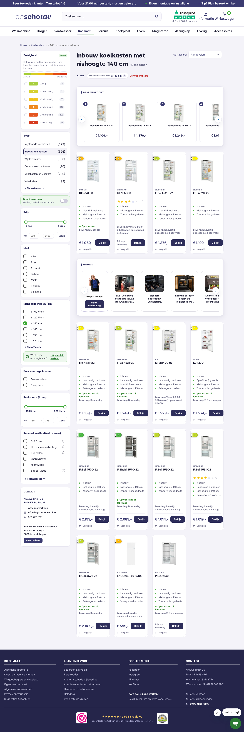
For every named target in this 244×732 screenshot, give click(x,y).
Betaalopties (71, 674)
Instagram (134, 674)
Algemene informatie (16, 669)
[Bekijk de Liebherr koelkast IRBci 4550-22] (169, 448)
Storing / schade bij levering (80, 679)
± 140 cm (36, 323)
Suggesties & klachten (17, 698)
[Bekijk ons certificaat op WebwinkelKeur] (81, 718)
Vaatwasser (62, 31)
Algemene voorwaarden (18, 689)
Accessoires (223, 31)
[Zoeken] (157, 16)
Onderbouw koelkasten (37, 166)
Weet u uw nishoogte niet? (47, 357)
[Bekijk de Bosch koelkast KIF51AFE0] (93, 172)
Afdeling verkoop (38, 508)
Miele (34, 279)
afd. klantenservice (201, 698)
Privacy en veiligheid (16, 693)
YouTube (134, 684)
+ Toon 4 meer (33, 188)
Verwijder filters (139, 75)
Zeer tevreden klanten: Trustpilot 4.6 (39, 3)
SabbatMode (38, 470)
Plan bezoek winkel (221, 3)
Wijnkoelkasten (32, 159)
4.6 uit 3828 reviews (184, 21)
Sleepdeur (37, 385)
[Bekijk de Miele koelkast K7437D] (207, 341)
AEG (33, 256)
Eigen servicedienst (15, 684)
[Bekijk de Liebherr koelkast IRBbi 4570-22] (93, 448)
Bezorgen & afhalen (75, 669)
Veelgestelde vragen (76, 698)
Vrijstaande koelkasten (37, 144)
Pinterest (134, 679)
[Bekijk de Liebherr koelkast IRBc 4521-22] (131, 341)
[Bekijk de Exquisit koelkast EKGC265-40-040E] (131, 554)
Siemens (36, 291)
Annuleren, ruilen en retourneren (82, 684)
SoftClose (36, 441)
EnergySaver (38, 458)
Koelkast (84, 31)
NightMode (37, 464)
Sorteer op (179, 54)
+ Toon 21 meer (33, 478)
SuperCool (37, 452)
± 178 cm (36, 341)
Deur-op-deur (39, 379)
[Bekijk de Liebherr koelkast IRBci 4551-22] (207, 448)
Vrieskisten (30, 181)
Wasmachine (21, 31)
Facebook (134, 669)
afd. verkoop (197, 693)
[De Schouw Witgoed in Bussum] (33, 16)
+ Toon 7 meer (33, 347)
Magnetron (160, 31)
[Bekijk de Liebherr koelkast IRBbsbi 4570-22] (131, 448)
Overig (202, 31)
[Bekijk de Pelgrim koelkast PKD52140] (169, 554)
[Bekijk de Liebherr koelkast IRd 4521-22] (93, 341)
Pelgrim (35, 285)
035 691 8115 (199, 704)
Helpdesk (69, 693)
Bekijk (102, 242)
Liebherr (36, 274)
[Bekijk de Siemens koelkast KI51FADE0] (131, 172)
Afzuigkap (182, 31)
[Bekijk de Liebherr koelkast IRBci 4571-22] (93, 554)
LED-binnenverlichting (44, 447)
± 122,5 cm (37, 317)
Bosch (34, 262)
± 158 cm (36, 335)
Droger (42, 31)
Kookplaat (123, 31)
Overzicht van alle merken (19, 674)
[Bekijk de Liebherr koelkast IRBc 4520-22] (169, 172)
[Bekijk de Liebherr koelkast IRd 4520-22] (207, 172)
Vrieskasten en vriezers (37, 173)
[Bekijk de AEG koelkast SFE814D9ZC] (169, 341)
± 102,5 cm (37, 311)
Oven (141, 31)
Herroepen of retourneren (79, 689)
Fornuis (103, 31)
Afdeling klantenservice (42, 512)
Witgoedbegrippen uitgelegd (21, 679)
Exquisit (35, 268)
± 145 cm (36, 329)
